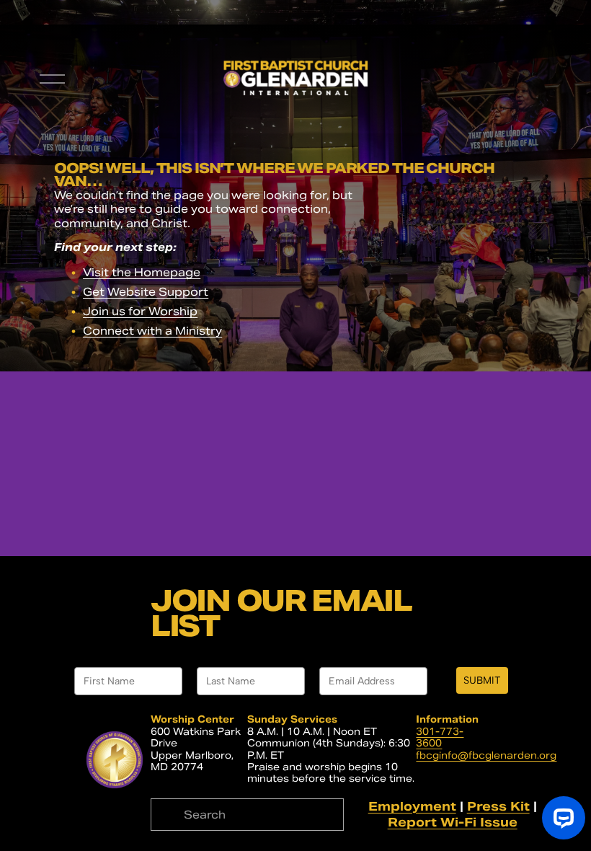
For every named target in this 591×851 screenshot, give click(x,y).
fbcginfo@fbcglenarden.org (486, 756)
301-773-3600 (439, 737)
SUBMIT (482, 680)
